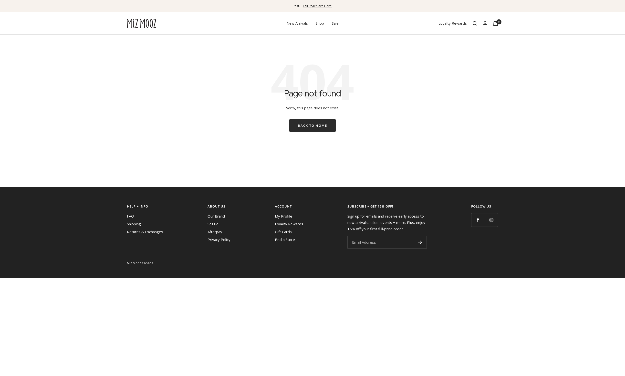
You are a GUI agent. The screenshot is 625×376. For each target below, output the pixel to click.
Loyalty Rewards (452, 23)
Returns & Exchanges (145, 231)
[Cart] (495, 23)
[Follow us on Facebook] (478, 220)
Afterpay (215, 231)
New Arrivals (297, 23)
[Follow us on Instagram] (491, 220)
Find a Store (285, 239)
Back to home (312, 125)
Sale (335, 23)
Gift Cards (283, 231)
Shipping (134, 223)
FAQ (130, 216)
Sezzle (213, 223)
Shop (320, 23)
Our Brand (216, 216)
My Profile (283, 216)
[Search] (475, 23)
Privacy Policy (219, 239)
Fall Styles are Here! (317, 6)
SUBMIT (420, 242)
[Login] (485, 23)
